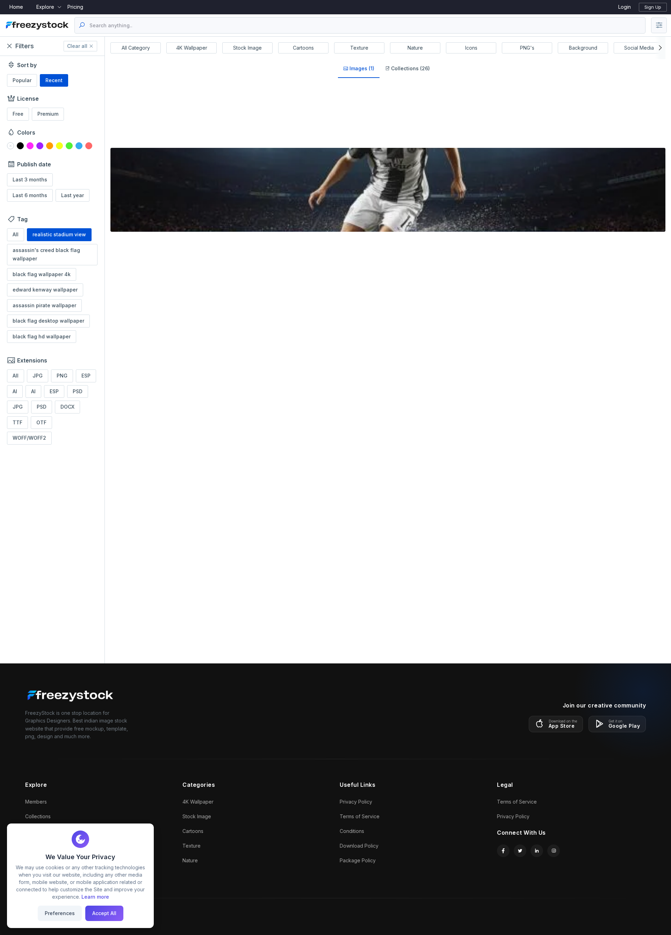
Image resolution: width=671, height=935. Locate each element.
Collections (38, 816)
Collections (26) (410, 68)
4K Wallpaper (191, 48)
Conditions (352, 831)
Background (583, 48)
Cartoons (303, 48)
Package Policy (358, 860)
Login (624, 7)
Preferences (60, 913)
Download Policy (359, 846)
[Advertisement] (52, 555)
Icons (471, 48)
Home (16, 7)
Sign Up (652, 7)
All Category (136, 48)
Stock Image (247, 48)
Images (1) (361, 68)
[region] (52, 358)
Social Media (639, 48)
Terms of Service (360, 816)
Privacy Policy (356, 802)
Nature (415, 48)
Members (36, 802)
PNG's (527, 48)
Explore (45, 7)
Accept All (104, 913)
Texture (359, 48)
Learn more (95, 897)
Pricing (75, 7)
